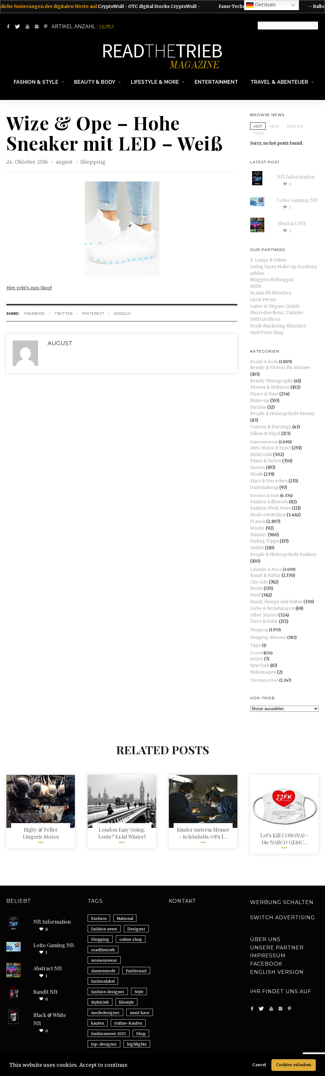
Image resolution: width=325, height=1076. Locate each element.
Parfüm (258, 407)
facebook (34, 314)
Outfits (257, 548)
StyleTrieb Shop (266, 332)
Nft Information (296, 176)
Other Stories (263, 615)
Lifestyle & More (155, 82)
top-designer (104, 1044)
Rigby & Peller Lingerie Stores (41, 833)
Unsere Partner (277, 948)
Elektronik (261, 454)
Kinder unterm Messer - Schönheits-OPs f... (203, 833)
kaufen (97, 1023)
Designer (136, 929)
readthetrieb (103, 949)
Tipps (255, 645)
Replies (295, 126)
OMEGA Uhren (265, 319)
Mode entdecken (268, 515)
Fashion (99, 918)
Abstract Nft (291, 223)
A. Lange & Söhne (268, 260)
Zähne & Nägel (265, 433)
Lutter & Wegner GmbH (274, 306)
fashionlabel (103, 981)
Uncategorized (264, 680)
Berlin (256, 588)
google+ (123, 314)
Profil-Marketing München (278, 326)
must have (139, 1012)
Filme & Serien (265, 461)
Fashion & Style (36, 82)
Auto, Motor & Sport (270, 448)
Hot (258, 126)
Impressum (268, 956)
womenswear (104, 960)
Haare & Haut (264, 394)
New (274, 126)
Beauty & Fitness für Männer (280, 367)
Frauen (257, 521)
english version (277, 972)
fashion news (104, 929)
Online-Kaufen (128, 1023)
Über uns (265, 939)
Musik (256, 474)
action (256, 659)
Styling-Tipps (264, 541)
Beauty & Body (94, 82)
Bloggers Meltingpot (272, 279)
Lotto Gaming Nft (297, 200)
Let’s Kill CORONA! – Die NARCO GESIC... (284, 839)
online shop (130, 939)
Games (257, 467)
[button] (131, 1066)
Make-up (259, 400)
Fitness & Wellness (269, 387)
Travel (256, 652)
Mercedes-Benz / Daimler (277, 312)
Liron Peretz (263, 299)
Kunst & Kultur (265, 575)
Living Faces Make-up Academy (283, 266)
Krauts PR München (270, 293)
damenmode (103, 970)
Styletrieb (100, 1002)
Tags (258, 133)
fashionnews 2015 (108, 1033)
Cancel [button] (259, 1064)
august (65, 162)
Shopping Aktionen (268, 637)
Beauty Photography (271, 381)
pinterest (93, 314)
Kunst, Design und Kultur (276, 601)
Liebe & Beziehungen (272, 608)
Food (255, 595)
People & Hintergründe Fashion (283, 554)
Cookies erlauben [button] (293, 1064)
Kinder (257, 528)
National (125, 918)
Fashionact (136, 970)
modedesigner (105, 1012)
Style (139, 991)
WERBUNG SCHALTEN (282, 902)
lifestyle (126, 1002)
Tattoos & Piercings (270, 427)
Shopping (92, 162)
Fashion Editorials (269, 502)
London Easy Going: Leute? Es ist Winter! (121, 833)
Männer (258, 535)
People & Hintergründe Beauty (282, 413)
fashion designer (107, 991)
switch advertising (282, 917)
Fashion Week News (270, 508)
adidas (257, 273)
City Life (259, 582)
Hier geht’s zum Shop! (29, 288)
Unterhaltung (264, 487)
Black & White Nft (49, 1019)
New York (259, 665)
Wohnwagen (263, 672)
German (264, 4)
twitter (64, 314)
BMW (255, 286)
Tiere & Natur (264, 621)
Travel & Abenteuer (279, 82)
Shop (141, 1033)
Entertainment (216, 82)
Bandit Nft (45, 991)
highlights (137, 1044)
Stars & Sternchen (269, 481)
